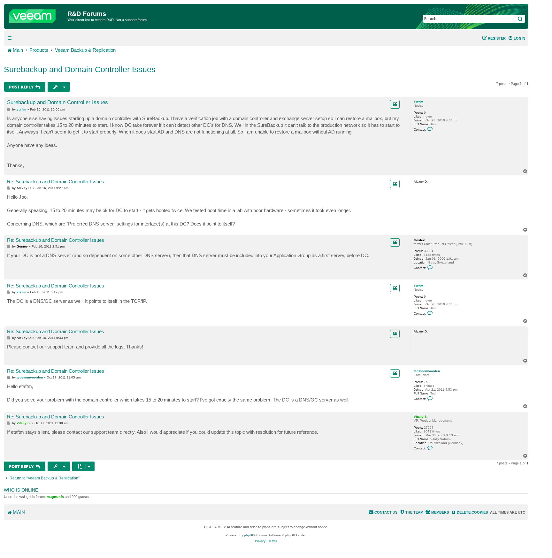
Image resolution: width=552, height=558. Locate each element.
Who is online (21, 490)
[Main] (36, 14)
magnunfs (55, 497)
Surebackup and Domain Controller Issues (80, 69)
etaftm (418, 101)
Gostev (419, 240)
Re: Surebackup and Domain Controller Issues (55, 181)
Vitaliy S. (421, 416)
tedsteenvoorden (427, 371)
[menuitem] (516, 38)
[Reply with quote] (395, 104)
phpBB (249, 535)
